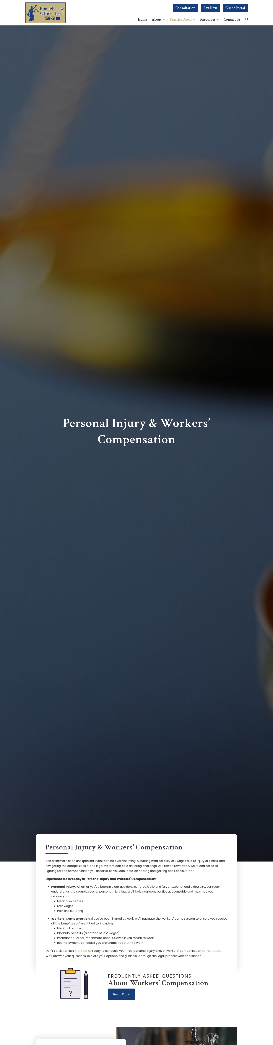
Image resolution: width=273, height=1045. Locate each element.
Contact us (83, 951)
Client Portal (235, 8)
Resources (207, 19)
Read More (121, 994)
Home (142, 19)
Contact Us (232, 19)
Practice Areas (181, 19)
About (156, 19)
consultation (211, 951)
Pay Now (210, 8)
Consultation (185, 8)
